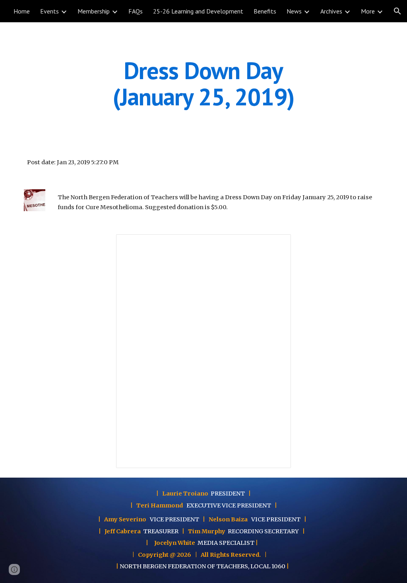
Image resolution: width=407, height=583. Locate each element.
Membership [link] (94, 11)
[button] (397, 11)
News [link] (294, 11)
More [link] (368, 11)
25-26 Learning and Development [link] (198, 11)
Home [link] (22, 11)
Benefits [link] (265, 11)
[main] (203, 83)
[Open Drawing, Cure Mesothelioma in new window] (276, 244)
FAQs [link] (135, 11)
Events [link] (49, 11)
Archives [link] (331, 11)
